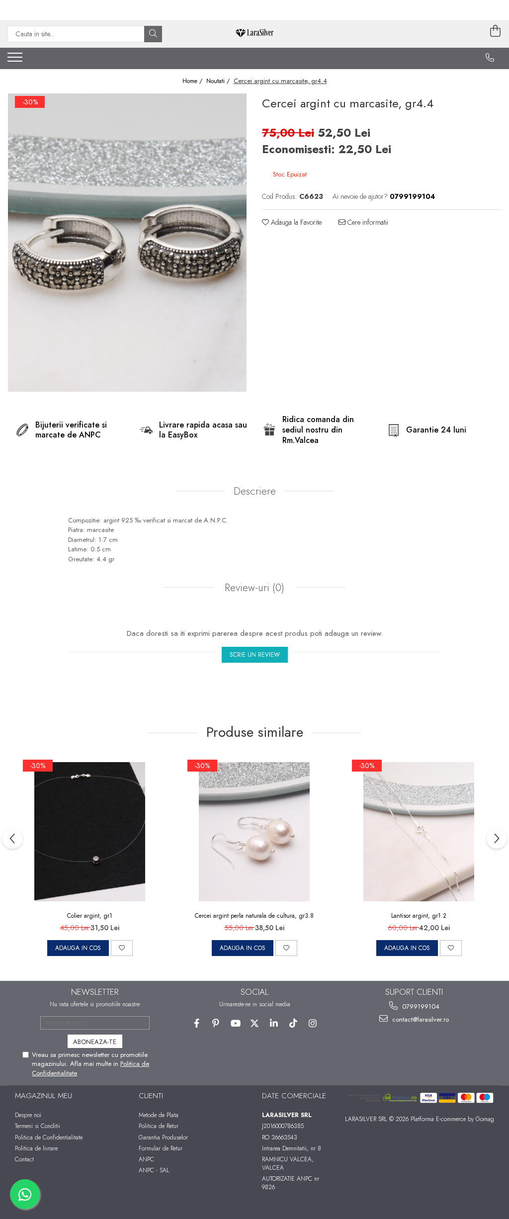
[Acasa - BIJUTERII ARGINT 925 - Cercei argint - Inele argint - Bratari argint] (254, 34)
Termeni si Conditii (37, 1126)
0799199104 (419, 1006)
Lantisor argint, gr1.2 (418, 915)
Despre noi (28, 1115)
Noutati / (219, 81)
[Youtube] (235, 1023)
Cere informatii (366, 222)
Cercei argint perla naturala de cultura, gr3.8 (254, 915)
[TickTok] (293, 1023)
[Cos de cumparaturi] (496, 31)
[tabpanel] (127, 242)
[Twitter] (254, 1023)
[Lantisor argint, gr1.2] (419, 831)
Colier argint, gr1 (89, 915)
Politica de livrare (36, 1148)
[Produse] (16, 60)
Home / (193, 81)
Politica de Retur (158, 1126)
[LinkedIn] (274, 1023)
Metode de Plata (158, 1115)
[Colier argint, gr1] (90, 831)
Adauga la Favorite (295, 222)
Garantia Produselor (163, 1137)
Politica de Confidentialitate (49, 1137)
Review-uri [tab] (253, 587)
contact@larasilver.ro (419, 1019)
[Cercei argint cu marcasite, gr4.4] (127, 242)
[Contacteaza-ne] (490, 58)
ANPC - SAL (154, 1170)
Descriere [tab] (255, 491)
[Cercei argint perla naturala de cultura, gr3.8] (254, 831)
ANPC (146, 1159)
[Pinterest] (216, 1023)
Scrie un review (255, 654)
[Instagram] (313, 1023)
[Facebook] (196, 1023)
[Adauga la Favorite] (122, 948)
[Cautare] (153, 34)
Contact (24, 1159)
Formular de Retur (160, 1148)
